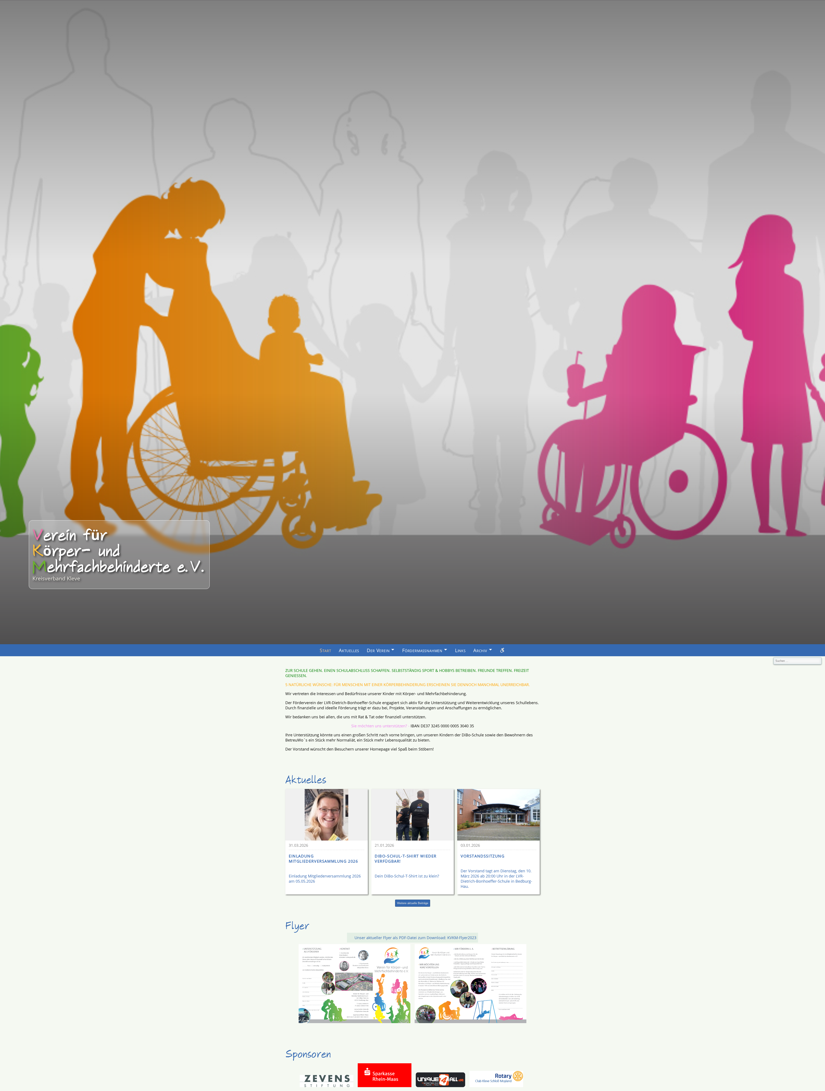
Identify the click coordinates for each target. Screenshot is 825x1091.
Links (460, 650)
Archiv (480, 650)
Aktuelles (349, 650)
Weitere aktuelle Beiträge (412, 903)
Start (325, 650)
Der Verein (378, 650)
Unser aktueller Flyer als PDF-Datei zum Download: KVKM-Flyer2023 (415, 937)
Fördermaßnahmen (422, 650)
